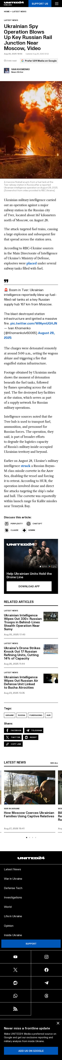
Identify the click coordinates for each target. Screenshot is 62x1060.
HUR (49, 715)
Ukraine (9, 715)
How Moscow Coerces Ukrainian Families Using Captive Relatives (29, 814)
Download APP (29, 586)
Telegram (36, 730)
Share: (8, 723)
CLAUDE (14, 530)
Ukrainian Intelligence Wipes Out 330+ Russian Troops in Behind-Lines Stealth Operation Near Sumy (23, 622)
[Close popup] (58, 1023)
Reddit (33, 737)
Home (7, 12)
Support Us (40, 3)
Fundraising (35, 715)
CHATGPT (37, 523)
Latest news (19, 12)
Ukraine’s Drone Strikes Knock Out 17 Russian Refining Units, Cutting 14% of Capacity (22, 653)
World (8, 907)
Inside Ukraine (13, 935)
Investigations (13, 897)
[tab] (26, 837)
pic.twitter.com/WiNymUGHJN (33, 323)
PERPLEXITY (17, 523)
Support (31, 943)
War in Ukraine (12, 809)
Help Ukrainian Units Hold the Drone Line (29, 575)
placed (31, 263)
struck (25, 466)
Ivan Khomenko (20, 69)
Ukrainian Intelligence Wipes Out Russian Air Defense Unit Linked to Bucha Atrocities (21, 682)
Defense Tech (13, 888)
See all (54, 763)
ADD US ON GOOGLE (31, 1051)
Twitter (15, 737)
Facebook (16, 730)
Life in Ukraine (13, 916)
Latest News (12, 869)
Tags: (8, 708)
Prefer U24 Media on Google (41, 60)
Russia (21, 715)
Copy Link (16, 744)
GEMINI (31, 530)
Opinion (8, 925)
